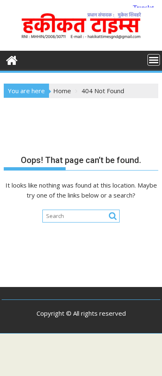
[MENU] (153, 60)
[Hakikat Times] (12, 59)
